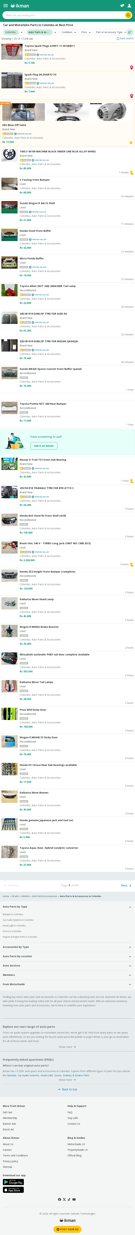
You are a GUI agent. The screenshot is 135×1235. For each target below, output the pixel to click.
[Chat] (122, 5)
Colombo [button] (10, 32)
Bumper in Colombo (13, 914)
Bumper (11, 1075)
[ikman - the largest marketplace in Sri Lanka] (20, 6)
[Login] (129, 5)
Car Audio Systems (28, 1075)
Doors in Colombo (12, 931)
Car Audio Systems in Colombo (18, 919)
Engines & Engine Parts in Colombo (20, 936)
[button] (125, 38)
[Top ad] (131, 67)
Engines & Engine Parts (76, 1075)
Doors (58, 1075)
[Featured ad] (131, 142)
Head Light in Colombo (14, 925)
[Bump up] (131, 172)
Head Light (47, 1075)
